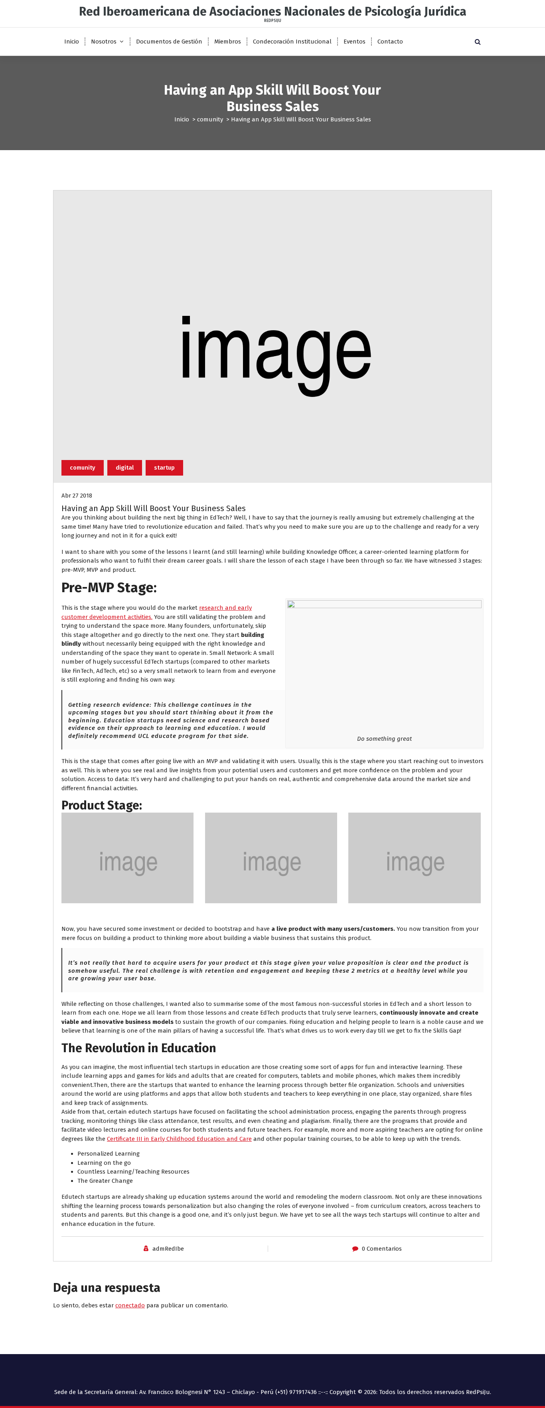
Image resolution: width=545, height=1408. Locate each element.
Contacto (390, 41)
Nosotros (104, 41)
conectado (130, 1305)
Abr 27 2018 (76, 495)
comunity (210, 119)
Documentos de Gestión (169, 41)
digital (125, 467)
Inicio (71, 41)
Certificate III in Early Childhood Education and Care (179, 1138)
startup (164, 467)
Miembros (227, 41)
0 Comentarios (382, 1248)
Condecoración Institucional (292, 41)
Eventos (354, 41)
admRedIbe (168, 1248)
